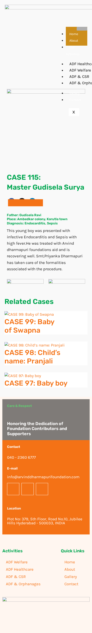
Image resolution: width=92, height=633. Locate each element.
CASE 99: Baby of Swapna (29, 326)
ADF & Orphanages (23, 583)
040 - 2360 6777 (21, 457)
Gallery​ (74, 93)
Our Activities (72, 50)
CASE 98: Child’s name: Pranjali (32, 356)
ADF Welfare (17, 562)
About (73, 41)
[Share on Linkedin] (36, 202)
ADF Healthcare (19, 569)
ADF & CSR (16, 576)
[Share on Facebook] (15, 202)
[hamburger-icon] (82, 29)
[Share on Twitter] (25, 202)
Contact (75, 100)
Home (73, 34)
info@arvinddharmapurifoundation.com (43, 476)
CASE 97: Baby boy (35, 383)
